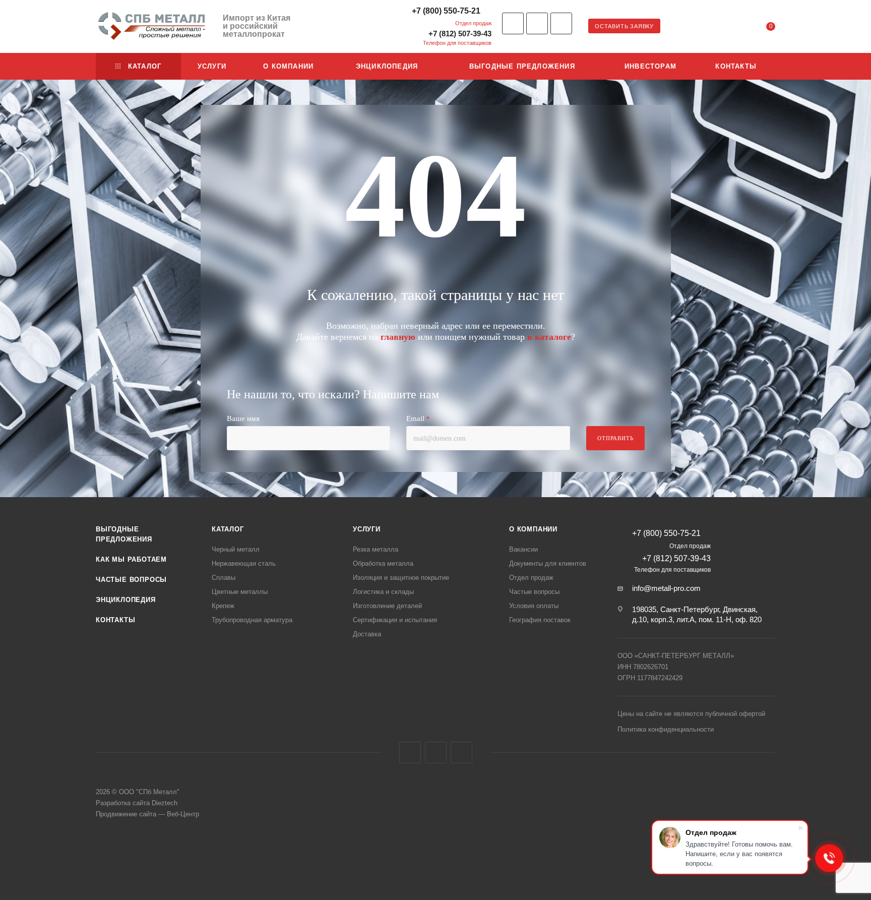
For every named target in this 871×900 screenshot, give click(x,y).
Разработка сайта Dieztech (136, 803)
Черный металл (236, 549)
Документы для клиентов (547, 563)
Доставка (367, 634)
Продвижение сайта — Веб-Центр (147, 814)
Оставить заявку (624, 26)
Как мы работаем (131, 559)
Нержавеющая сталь (244, 563)
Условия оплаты (533, 606)
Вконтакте (513, 23)
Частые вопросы (131, 579)
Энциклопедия (126, 600)
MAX (461, 752)
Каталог (228, 529)
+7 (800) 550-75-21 (446, 11)
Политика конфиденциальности (665, 729)
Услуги (367, 529)
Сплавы (223, 577)
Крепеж (223, 606)
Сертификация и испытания (395, 620)
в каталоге (549, 337)
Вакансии (523, 549)
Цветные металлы (240, 591)
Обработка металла (383, 563)
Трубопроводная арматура (252, 620)
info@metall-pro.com (666, 588)
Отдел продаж (531, 577)
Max (561, 23)
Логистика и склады (383, 591)
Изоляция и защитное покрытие (401, 577)
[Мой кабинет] (729, 28)
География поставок (540, 620)
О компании (533, 529)
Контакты (115, 620)
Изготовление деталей (387, 606)
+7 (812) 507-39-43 (459, 33)
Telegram (537, 23)
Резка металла (375, 549)
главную (398, 337)
